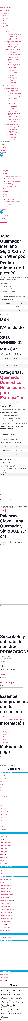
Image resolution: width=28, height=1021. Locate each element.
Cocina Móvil (8, 62)
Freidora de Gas (12, 67)
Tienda (4, 15)
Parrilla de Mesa (12, 65)
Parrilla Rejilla (3, 836)
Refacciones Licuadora (6, 866)
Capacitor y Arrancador (14, 61)
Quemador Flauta (12, 46)
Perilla (1, 839)
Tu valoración (4, 477)
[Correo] (0, 672)
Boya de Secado (4, 790)
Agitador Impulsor (4, 775)
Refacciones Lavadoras (6, 772)
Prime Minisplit (12, 82)
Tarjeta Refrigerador (5, 921)
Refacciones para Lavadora (12, 33)
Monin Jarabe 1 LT (4, 953)
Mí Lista (7, 17)
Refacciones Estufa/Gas (6, 833)
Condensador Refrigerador (6, 894)
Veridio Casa (11, 83)
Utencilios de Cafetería (5, 968)
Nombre (2, 494)
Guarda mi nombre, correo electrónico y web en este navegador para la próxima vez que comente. (13, 507)
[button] (14, 772)
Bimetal (2, 882)
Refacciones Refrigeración (7, 876)
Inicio (4, 12)
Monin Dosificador (4, 950)
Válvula (2, 860)
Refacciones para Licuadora (12, 49)
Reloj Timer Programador (14, 38)
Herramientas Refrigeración (6, 900)
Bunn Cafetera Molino (13, 70)
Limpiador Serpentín (5, 903)
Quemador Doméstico (13, 43)
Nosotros (5, 13)
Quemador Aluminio (13, 44)
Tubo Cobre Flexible (13, 59)
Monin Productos (12, 74)
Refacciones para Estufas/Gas (13, 41)
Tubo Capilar (3, 924)
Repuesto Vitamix (12, 51)
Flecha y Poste (3, 796)
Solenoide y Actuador (13, 36)
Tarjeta (1, 826)
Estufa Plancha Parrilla (14, 64)
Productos (5, 175)
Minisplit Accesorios (13, 56)
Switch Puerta (3, 823)
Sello (1, 817)
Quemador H (11, 47)
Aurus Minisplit (12, 80)
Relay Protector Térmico (6, 912)
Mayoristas (5, 18)
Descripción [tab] (6, 402)
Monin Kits (11, 75)
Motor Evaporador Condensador (7, 909)
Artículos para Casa (10, 79)
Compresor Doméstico (14, 57)
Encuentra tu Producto (8, 29)
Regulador (2, 854)
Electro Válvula (3, 793)
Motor (9, 39)
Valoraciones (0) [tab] (7, 403)
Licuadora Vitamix (12, 72)
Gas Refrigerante (4, 897)
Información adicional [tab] (14, 402)
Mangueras (2, 799)
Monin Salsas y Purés (5, 965)
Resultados (4, 147)
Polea (1, 805)
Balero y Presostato (4, 781)
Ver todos (3, 150)
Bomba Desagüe (4, 787)
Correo (3, 674)
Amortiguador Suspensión (15, 34)
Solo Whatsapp (7, 682)
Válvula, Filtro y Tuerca (5, 930)
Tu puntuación (4, 472)
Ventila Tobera (3, 863)
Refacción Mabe (4, 808)
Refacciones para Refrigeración (13, 54)
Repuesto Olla (3, 857)
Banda (1, 784)
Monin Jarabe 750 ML (13, 77)
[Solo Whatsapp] (0, 680)
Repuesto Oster (12, 52)
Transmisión (3, 829)
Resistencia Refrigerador (6, 918)
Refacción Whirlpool (5, 811)
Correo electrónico (5, 499)
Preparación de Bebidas (11, 69)
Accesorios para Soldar (5, 879)
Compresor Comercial (5, 888)
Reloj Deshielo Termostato (6, 915)
